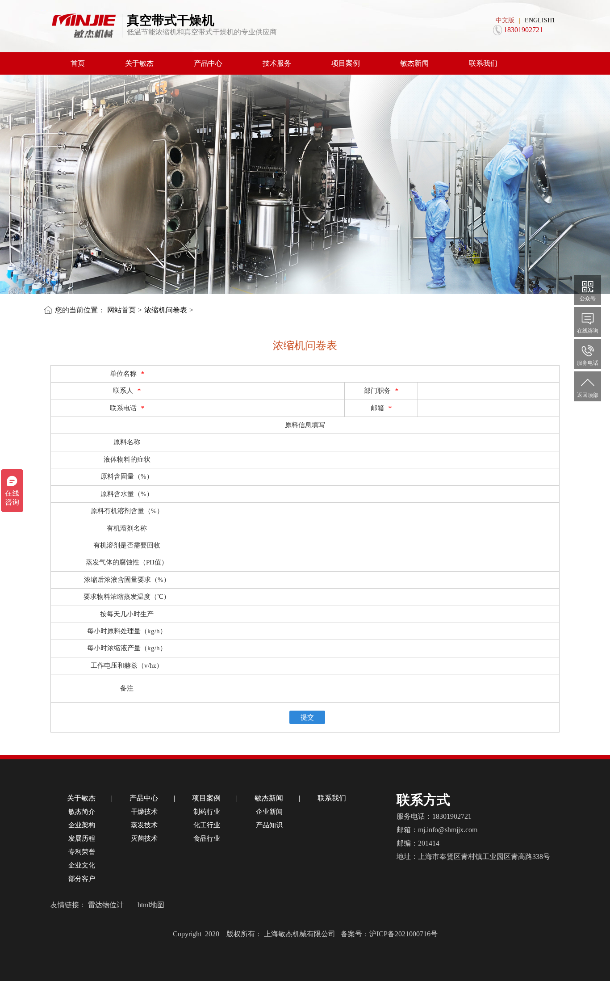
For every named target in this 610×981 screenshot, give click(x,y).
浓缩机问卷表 (165, 310)
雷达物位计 (106, 905)
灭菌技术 (144, 838)
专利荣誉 (81, 851)
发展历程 (81, 838)
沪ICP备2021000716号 (403, 934)
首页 (78, 63)
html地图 (151, 905)
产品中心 (208, 63)
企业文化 (81, 865)
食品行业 (206, 838)
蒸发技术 (144, 825)
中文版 (505, 20)
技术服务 (277, 63)
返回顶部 (587, 395)
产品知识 (269, 825)
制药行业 (206, 811)
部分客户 (81, 878)
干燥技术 (144, 811)
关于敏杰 (139, 63)
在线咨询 (587, 331)
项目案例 (345, 63)
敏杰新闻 (414, 63)
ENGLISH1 (540, 20)
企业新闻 (269, 811)
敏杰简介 (81, 811)
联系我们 (483, 63)
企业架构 (81, 825)
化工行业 (206, 825)
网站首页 (121, 310)
